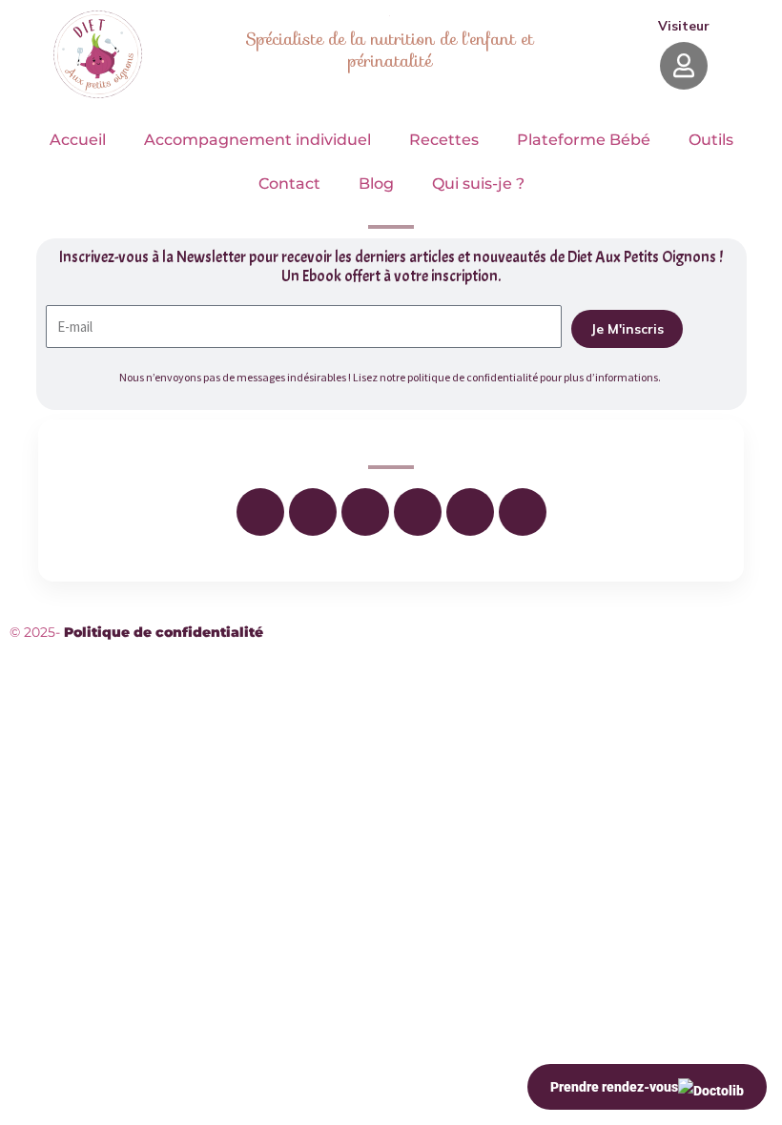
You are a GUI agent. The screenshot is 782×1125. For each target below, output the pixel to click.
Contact (289, 183)
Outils (711, 140)
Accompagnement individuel (257, 140)
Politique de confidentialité (163, 632)
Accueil (78, 140)
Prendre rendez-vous (614, 1086)
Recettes (444, 140)
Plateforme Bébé (583, 140)
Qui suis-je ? (478, 183)
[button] (684, 26)
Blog (376, 183)
